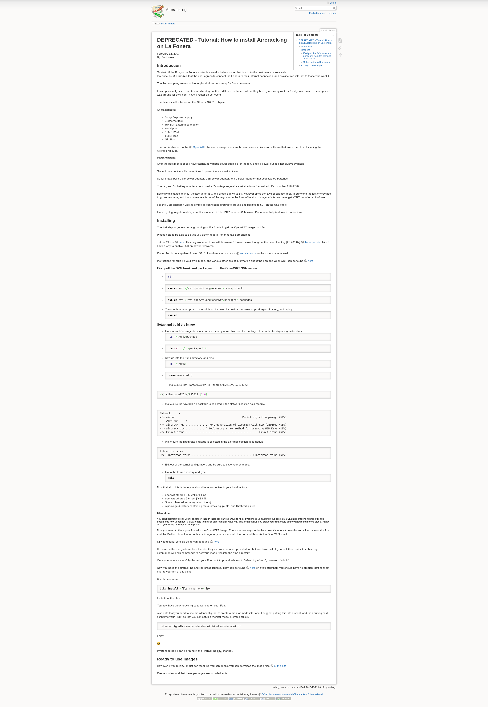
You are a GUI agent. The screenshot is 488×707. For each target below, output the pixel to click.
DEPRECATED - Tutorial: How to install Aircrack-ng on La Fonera (315, 41)
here (181, 242)
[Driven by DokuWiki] (283, 698)
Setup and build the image (317, 62)
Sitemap (332, 13)
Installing (305, 50)
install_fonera (168, 23)
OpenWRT (199, 147)
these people (312, 242)
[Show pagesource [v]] (340, 40)
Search (334, 8)
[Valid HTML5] (252, 698)
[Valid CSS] (267, 698)
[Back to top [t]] (340, 55)
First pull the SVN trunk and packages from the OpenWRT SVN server (318, 56)
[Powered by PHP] (236, 698)
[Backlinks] (340, 47)
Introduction (307, 46)
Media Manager (317, 13)
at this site (280, 665)
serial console (248, 253)
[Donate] (220, 698)
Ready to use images (312, 65)
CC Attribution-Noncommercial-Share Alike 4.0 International (292, 694)
